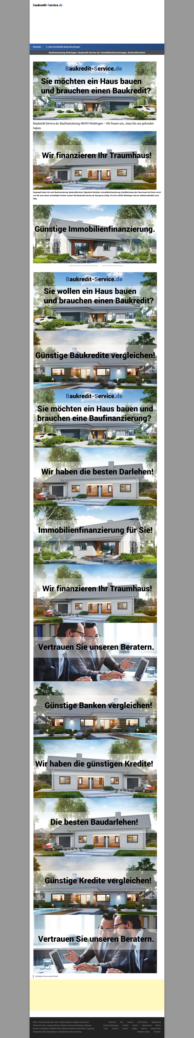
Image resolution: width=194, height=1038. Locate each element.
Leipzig (50, 1025)
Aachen (130, 1022)
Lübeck (135, 1025)
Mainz (158, 1025)
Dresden (63, 1025)
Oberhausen (147, 1025)
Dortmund (37, 1025)
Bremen (57, 1025)
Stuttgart (76, 1022)
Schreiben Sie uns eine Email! (46, 976)
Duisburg (87, 1025)
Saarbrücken (156, 1028)
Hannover (71, 1025)
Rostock (115, 1028)
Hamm (144, 1028)
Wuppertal (44, 1028)
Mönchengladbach (50, 1032)
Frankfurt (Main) (65, 1022)
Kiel (121, 1022)
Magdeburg (156, 1022)
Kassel (125, 1028)
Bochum (36, 1028)
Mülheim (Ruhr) (143, 1032)
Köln (56, 1022)
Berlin (35, 1022)
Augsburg (90, 1028)
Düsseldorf (84, 1022)
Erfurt (106, 1028)
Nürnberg (79, 1025)
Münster (65, 1028)
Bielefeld (52, 1028)
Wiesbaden (37, 1032)
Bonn (59, 1028)
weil (34, 195)
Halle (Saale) (142, 1022)
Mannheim (81, 1028)
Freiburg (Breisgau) (110, 1025)
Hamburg (42, 1022)
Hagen (134, 1028)
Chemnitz (112, 1022)
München (50, 1022)
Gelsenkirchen (63, 1032)
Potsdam (157, 1032)
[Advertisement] (97, 26)
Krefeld (125, 1025)
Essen (44, 1025)
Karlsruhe (72, 1028)
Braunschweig (75, 1032)
